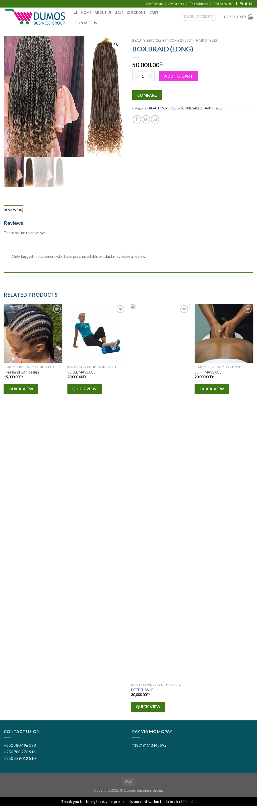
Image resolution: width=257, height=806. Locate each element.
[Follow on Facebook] (236, 4)
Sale (119, 13)
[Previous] (4, 511)
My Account (154, 4)
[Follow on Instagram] (241, 4)
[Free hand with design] (33, 333)
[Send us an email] (250, 4)
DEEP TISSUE (142, 690)
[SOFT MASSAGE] (224, 333)
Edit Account (222, 4)
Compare (147, 95)
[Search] (75, 12)
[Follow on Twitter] (245, 4)
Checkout (136, 13)
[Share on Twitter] (146, 119)
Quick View (21, 389)
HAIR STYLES (206, 40)
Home (86, 13)
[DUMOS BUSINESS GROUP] (35, 17)
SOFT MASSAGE (208, 372)
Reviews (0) (13, 210)
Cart (154, 13)
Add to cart (178, 76)
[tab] (13, 210)
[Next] (253, 511)
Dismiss (189, 801)
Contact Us (86, 23)
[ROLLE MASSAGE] (96, 333)
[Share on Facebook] (137, 119)
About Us (103, 13)
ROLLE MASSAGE (81, 372)
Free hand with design (21, 372)
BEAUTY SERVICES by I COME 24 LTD (161, 40)
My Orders (176, 4)
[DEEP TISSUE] (160, 492)
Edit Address (199, 4)
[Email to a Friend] (155, 119)
